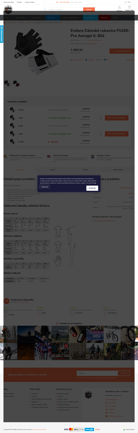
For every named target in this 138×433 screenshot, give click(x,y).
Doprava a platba (29, 2)
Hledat (89, 10)
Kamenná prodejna (9, 2)
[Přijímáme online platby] (82, 429)
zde (95, 183)
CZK (129, 2)
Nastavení (44, 187)
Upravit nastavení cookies (39, 429)
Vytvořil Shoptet (130, 429)
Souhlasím (92, 188)
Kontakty (19, 2)
